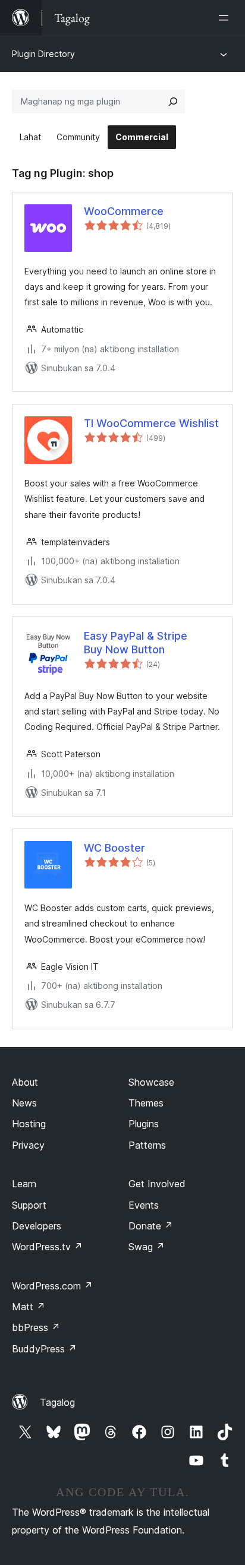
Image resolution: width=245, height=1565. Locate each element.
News (24, 1103)
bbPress (36, 1327)
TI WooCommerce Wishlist (151, 423)
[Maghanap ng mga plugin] (173, 101)
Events (143, 1205)
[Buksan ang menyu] (226, 18)
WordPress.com (52, 1286)
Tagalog (57, 1402)
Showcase (151, 1082)
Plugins (143, 1124)
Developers (36, 1226)
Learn (24, 1184)
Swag (146, 1247)
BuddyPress (44, 1349)
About (25, 1082)
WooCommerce (124, 211)
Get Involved (157, 1184)
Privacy (28, 1145)
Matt (28, 1307)
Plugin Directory (43, 54)
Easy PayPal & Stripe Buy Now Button (135, 643)
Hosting (29, 1124)
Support (29, 1205)
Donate (150, 1226)
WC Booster (114, 848)
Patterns (147, 1145)
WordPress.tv (47, 1247)
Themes (146, 1103)
